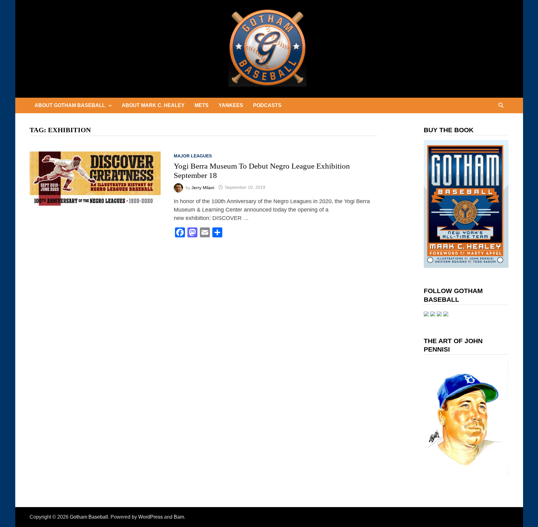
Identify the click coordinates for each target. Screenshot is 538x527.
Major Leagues (193, 155)
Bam (179, 517)
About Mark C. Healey (153, 105)
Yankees (231, 105)
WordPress (150, 517)
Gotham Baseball (89, 517)
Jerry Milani (202, 187)
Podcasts (267, 105)
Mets (202, 105)
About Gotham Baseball (70, 105)
